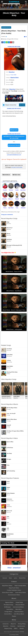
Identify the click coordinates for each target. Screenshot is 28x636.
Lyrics (15, 578)
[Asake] (17, 186)
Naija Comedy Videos (20, 585)
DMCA (15, 628)
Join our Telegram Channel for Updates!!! (14, 159)
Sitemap (17, 631)
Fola (17, 208)
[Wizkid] (17, 195)
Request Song (8, 628)
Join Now (22, 105)
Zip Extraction (21, 626)
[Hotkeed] (23, 203)
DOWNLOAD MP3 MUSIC (14, 108)
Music (15, 547)
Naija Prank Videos (14, 588)
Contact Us (5, 624)
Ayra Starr (23, 190)
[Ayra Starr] (23, 186)
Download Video (13, 145)
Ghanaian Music (19, 604)
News (10, 578)
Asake (17, 190)
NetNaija (22, 631)
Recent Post (22, 578)
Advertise (5, 626)
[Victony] (11, 186)
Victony (11, 190)
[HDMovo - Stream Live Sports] (14, 101)
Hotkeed (23, 208)
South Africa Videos (20, 592)
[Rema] (5, 203)
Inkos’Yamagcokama (7, 199)
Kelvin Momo (23, 199)
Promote (12, 626)
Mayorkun (12, 72)
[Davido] (5, 186)
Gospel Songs (19, 602)
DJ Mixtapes (7, 607)
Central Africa (8, 614)
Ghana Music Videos (7, 592)
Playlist (14, 616)
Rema (4, 208)
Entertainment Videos (14, 595)
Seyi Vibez (11, 208)
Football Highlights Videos (14, 590)
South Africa (9, 609)
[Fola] (17, 203)
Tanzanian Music (19, 611)
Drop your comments (7, 214)
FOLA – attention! (14, 568)
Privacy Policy (21, 624)
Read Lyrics (14, 130)
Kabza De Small (12, 199)
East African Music (19, 614)
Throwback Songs (8, 604)
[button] (2, 42)
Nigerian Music (6, 27)
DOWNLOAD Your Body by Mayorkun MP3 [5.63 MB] (14, 137)
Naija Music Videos (7, 585)
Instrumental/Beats (18, 607)
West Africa (18, 609)
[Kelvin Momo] (23, 195)
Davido (5, 190)
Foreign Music (8, 611)
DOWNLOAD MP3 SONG (14, 46)
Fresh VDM (13, 75)
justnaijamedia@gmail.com (14, 154)
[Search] (25, 1)
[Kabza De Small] (11, 195)
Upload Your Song (16, 167)
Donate (22, 628)
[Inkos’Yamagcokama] (5, 195)
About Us (13, 624)
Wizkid (17, 199)
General (5, 578)
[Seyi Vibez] (11, 203)
